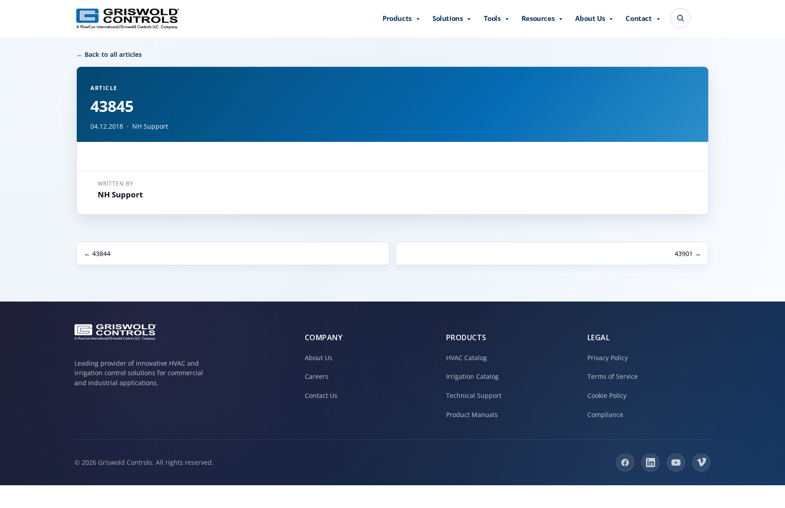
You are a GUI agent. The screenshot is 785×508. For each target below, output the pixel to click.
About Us (590, 18)
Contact (638, 18)
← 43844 (97, 253)
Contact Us (321, 395)
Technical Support (474, 395)
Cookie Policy (606, 395)
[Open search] (681, 18)
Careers (316, 376)
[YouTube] (676, 462)
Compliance (605, 414)
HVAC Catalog (466, 357)
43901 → (688, 253)
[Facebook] (625, 462)
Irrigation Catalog (472, 376)
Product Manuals (472, 414)
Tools (492, 18)
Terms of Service (612, 376)
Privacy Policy (607, 357)
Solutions (447, 18)
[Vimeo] (701, 462)
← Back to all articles (109, 54)
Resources (538, 18)
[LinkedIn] (650, 462)
